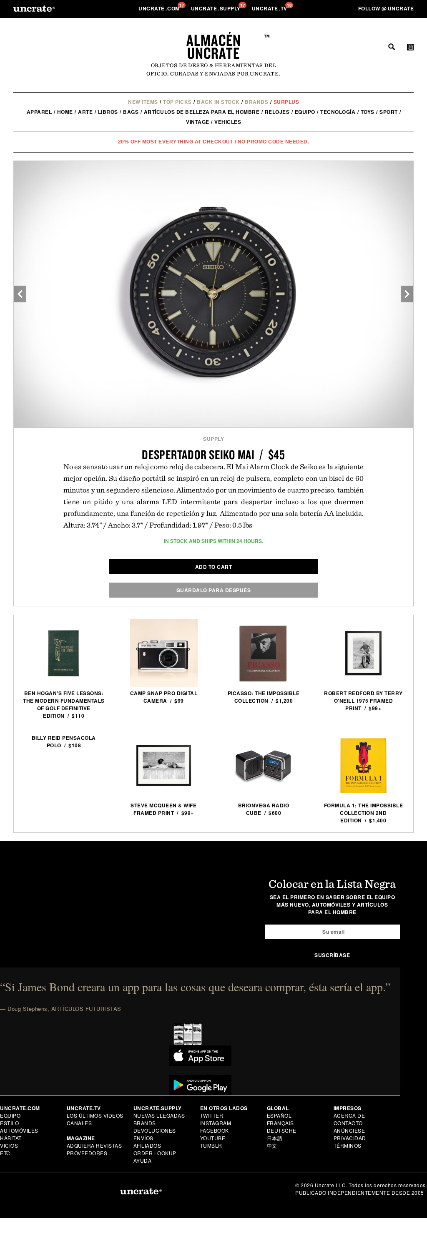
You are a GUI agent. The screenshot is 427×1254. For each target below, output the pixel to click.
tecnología (337, 112)
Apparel (39, 112)
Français (280, 1122)
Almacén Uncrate (213, 46)
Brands (256, 102)
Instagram (215, 1122)
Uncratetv (270, 8)
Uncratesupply (216, 8)
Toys (367, 112)
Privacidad (350, 1137)
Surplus (286, 102)
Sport (388, 112)
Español (279, 1115)
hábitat (11, 1137)
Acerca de (349, 1115)
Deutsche (281, 1130)
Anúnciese (349, 1130)
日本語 (275, 1137)
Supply (213, 438)
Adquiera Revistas (94, 1145)
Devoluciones (154, 1130)
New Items (143, 102)
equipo (305, 112)
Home (65, 112)
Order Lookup (154, 1152)
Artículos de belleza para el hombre (202, 112)
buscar (391, 46)
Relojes (277, 112)
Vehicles (227, 122)
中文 (272, 1145)
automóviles (19, 1130)
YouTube (213, 1137)
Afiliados (147, 1145)
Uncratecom (159, 8)
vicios (9, 1145)
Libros (108, 112)
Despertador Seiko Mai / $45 (213, 454)
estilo (9, 1122)
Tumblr (211, 1145)
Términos (348, 1145)
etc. (6, 1152)
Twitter (212, 1115)
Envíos (143, 1137)
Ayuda (142, 1160)
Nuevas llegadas (159, 1115)
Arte (85, 112)
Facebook (214, 1130)
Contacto (348, 1122)
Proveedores (87, 1152)
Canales (79, 1122)
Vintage (197, 122)
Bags (130, 112)
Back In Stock (218, 102)
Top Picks (177, 102)
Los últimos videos (95, 1115)
